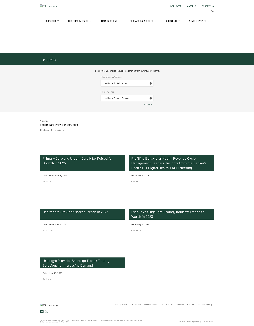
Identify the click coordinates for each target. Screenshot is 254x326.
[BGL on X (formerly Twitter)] (46, 312)
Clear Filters (148, 104)
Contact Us (208, 6)
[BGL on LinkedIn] (42, 312)
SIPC (67, 322)
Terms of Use (135, 304)
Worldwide (175, 6)
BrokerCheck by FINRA (175, 304)
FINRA (61, 322)
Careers (191, 6)
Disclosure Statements (153, 304)
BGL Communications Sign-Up (199, 304)
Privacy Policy (121, 304)
